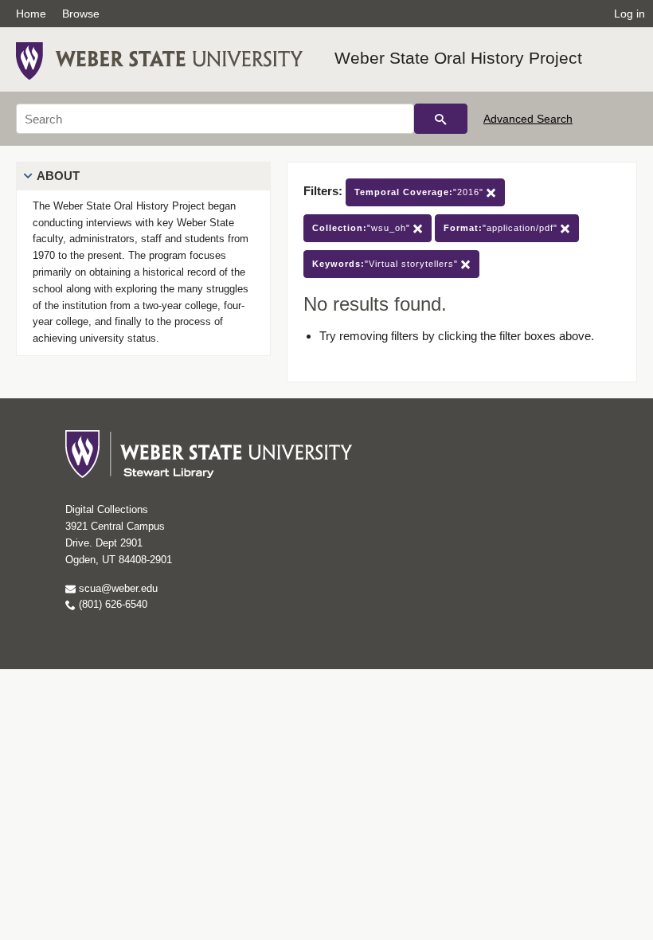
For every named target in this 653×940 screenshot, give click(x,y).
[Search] (440, 119)
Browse (81, 13)
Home (31, 13)
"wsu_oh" (362, 228)
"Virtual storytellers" (386, 263)
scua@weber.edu (117, 588)
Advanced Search (528, 118)
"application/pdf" (502, 228)
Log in (629, 13)
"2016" (420, 192)
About (58, 175)
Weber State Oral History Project (458, 58)
